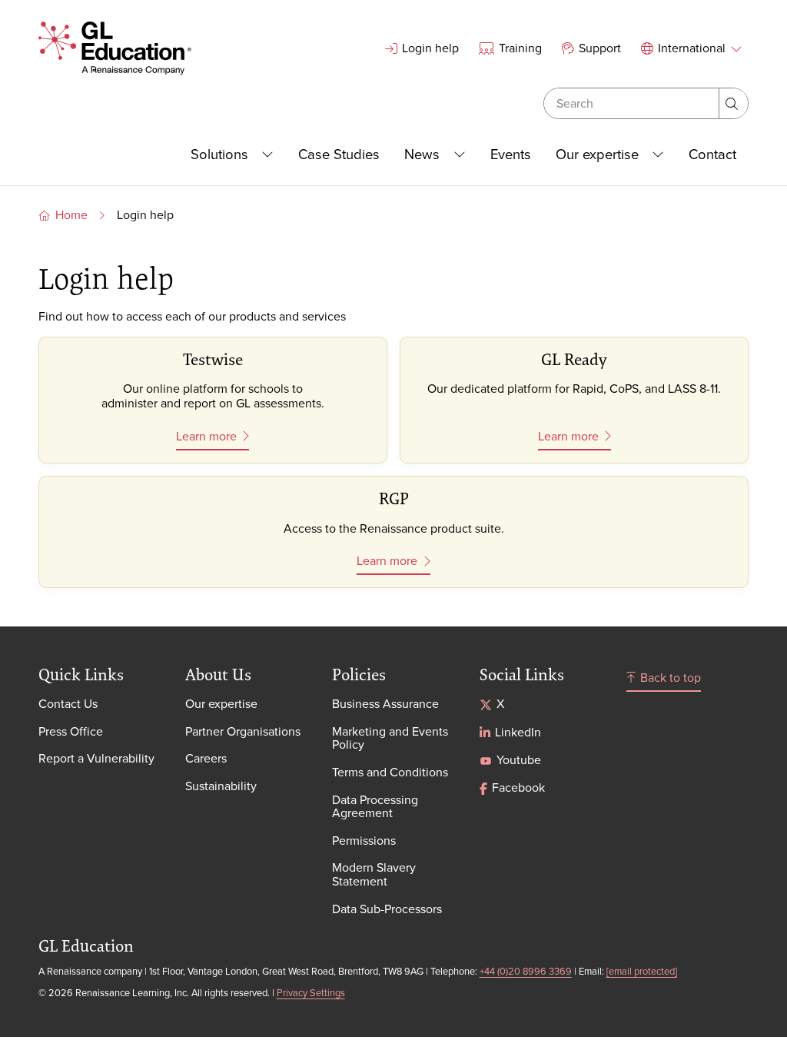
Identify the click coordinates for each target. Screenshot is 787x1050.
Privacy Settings (311, 992)
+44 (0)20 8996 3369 (526, 971)
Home (71, 214)
